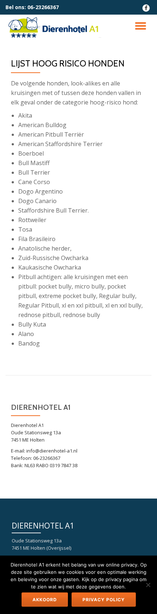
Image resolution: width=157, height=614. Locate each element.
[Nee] (148, 584)
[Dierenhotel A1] (54, 27)
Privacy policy (104, 599)
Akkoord (44, 599)
